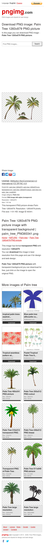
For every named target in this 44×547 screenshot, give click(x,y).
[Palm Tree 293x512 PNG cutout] (33, 377)
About (5, 527)
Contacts (14, 529)
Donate (25, 527)
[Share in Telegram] (6, 174)
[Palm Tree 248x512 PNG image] (32, 416)
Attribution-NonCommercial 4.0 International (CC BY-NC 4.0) (19, 182)
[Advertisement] (22, 70)
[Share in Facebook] (3, 174)
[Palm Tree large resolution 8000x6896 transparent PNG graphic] (33, 493)
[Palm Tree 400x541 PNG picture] (11, 377)
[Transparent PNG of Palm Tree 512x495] (12, 454)
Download (11, 323)
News (19, 527)
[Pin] (10, 174)
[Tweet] (13, 174)
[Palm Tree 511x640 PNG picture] (33, 454)
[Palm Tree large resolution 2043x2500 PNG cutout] (12, 493)
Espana (19, 3)
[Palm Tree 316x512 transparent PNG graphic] (12, 416)
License (12, 527)
